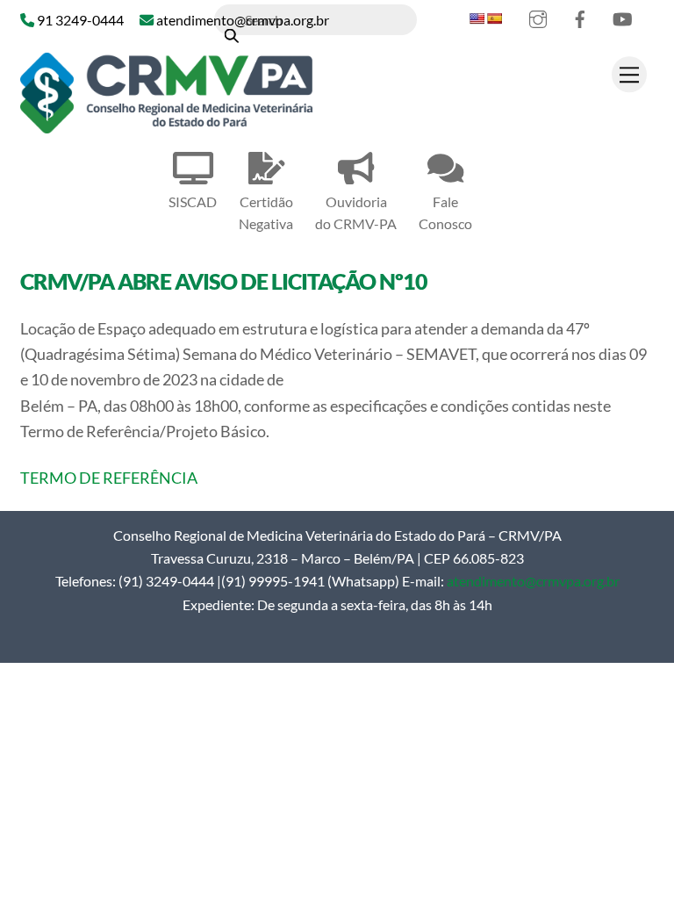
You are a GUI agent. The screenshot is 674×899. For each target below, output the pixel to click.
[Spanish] (494, 18)
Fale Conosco (445, 212)
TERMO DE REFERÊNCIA (108, 477)
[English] (476, 18)
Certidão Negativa (266, 212)
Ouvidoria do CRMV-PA (356, 212)
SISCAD (192, 201)
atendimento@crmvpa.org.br (533, 580)
